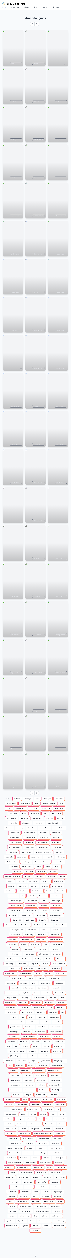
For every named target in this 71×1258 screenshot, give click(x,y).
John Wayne (57, 1051)
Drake (45, 944)
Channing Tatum (31, 910)
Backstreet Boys (58, 862)
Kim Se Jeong (43, 1090)
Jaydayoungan (14, 1032)
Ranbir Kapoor (48, 1201)
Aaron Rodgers (25, 803)
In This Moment (27, 1012)
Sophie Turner (56, 1216)
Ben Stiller (53, 871)
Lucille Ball (9, 1124)
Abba (36, 803)
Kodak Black (53, 1095)
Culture (45, 7)
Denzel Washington (56, 939)
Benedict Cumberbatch (12, 876)
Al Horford (49, 818)
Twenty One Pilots (44, 1221)
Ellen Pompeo (26, 959)
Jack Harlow (41, 1017)
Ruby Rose (13, 1211)
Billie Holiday (33, 881)
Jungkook (34, 1061)
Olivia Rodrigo (60, 1177)
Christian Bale (60, 925)
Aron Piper (59, 852)
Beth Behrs (27, 876)
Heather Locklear (39, 998)
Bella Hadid (17, 871)
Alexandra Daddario (54, 823)
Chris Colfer (42, 920)
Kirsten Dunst (40, 1095)
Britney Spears (23, 891)
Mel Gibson (27, 1153)
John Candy (32, 1051)
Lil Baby (23, 1114)
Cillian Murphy (32, 930)
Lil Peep (52, 1114)
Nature (36, 7)
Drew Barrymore (57, 944)
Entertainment (14, 7)
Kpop (25, 1099)
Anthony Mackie (42, 842)
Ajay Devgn (24, 818)
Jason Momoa (42, 1027)
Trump (32, 1221)
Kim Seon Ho (17, 1095)
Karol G (30, 1065)
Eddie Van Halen (15, 954)
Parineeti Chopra (42, 1187)
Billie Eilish (21, 881)
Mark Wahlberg (13, 1138)
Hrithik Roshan (35, 1002)
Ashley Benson (22, 857)
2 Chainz (17, 799)
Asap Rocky (9, 857)
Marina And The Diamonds (42, 1133)
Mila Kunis (58, 1162)
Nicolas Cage (10, 1177)
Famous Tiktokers (25, 973)
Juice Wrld (57, 1056)
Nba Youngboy (55, 1172)
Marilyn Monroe (25, 1133)
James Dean (45, 1022)
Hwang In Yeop (24, 1007)
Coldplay (55, 930)
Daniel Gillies (42, 934)
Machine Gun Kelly (34, 1124)
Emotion (56, 7)
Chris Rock (48, 925)
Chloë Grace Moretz (56, 915)
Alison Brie (31, 828)
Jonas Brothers (44, 1056)
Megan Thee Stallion (56, 1148)
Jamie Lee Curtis (15, 1027)
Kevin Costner (29, 1085)
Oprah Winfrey (42, 1182)
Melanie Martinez (55, 1153)
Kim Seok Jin (56, 1090)
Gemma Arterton (54, 978)
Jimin (8, 1046)
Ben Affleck (29, 871)
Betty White (51, 876)
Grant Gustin (42, 988)
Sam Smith (57, 1211)
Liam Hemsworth (11, 1114)
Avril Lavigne (26, 862)
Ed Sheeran (54, 949)
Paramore (29, 1187)
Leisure (26, 7)
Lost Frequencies (60, 1119)
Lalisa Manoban (22, 1104)
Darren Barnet (55, 934)
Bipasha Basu (58, 881)
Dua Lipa (15, 949)
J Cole (22, 1017)
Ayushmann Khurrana (42, 862)
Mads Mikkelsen (11, 1129)
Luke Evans (20, 1124)
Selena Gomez (24, 1216)
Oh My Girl (36, 1177)
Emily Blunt (34, 964)
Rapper (60, 1201)
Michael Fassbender (14, 1162)
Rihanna (12, 1206)
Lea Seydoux (47, 1104)
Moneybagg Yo (60, 1167)
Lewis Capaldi (48, 1109)
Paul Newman (12, 1192)
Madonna (62, 1124)
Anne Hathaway (16, 842)
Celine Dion (43, 905)
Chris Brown (30, 920)
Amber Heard (14, 833)
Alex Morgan (39, 823)
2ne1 (37, 799)
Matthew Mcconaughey (15, 1148)
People (36, 1192)
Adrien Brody (35, 813)
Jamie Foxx (57, 1022)
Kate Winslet (25, 1070)
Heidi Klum (52, 998)
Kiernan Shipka (15, 1090)
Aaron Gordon (11, 803)
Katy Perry (28, 1075)
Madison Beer (49, 1124)
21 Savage (28, 799)
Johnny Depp (14, 1056)
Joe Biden (25, 1046)
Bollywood (34, 886)
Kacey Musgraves (59, 1061)
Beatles (47, 867)
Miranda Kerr (38, 1167)
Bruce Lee (49, 891)
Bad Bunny (14, 867)
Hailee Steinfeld (11, 993)
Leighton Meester (17, 1109)
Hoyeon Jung (23, 1002)
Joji (24, 1056)
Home (3, 7)
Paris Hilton (55, 1187)
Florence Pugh (60, 973)
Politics (35, 1196)
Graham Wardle (28, 988)
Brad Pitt (45, 886)
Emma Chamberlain (59, 964)
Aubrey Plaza (61, 857)
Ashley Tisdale (35, 857)
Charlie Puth (12, 915)
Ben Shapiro (41, 871)
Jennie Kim (26, 1032)
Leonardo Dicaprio (33, 1109)
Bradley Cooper (57, 886)
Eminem (45, 964)
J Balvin (14, 1017)
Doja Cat (23, 944)
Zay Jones (25, 1226)
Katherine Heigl (38, 1070)
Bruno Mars (13, 896)
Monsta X (13, 1172)
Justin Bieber (46, 1061)
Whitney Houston (11, 1226)
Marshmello (57, 1138)
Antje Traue (55, 842)
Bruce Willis (61, 891)
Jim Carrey (47, 1041)
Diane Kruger (12, 944)
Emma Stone (42, 968)
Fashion (38, 973)
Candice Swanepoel (16, 901)
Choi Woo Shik (16, 920)
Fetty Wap (48, 973)
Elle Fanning (57, 954)
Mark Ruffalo (60, 1133)
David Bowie (12, 939)
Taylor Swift (21, 1221)
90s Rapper (47, 799)
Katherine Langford (54, 1070)
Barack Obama (26, 867)
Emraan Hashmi (10, 973)
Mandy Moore (35, 1129)
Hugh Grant (61, 1002)
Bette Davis (39, 876)
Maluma (23, 1129)
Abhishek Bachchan (49, 803)
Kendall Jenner (55, 1080)
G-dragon (30, 978)
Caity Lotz (31, 896)
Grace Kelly (14, 988)
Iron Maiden (41, 1012)
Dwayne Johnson (28, 949)
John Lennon (45, 1051)
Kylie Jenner (61, 1099)
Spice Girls (10, 1221)
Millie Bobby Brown (23, 1167)
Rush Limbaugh (26, 1211)
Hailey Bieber (25, 993)
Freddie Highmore (16, 978)
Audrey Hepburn (12, 862)
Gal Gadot (41, 978)
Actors (61, 803)
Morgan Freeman (26, 1172)
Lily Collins (30, 1119)
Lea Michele (35, 1104)
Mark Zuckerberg (28, 1138)
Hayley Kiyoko (59, 993)
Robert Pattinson (41, 1206)
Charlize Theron (26, 915)
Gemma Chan (11, 983)
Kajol (10, 1065)
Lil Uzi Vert (8, 1119)
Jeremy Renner (44, 1036)
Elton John (60, 959)
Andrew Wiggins (30, 837)
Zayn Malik (35, 1226)
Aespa (45, 813)
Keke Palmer (28, 1080)
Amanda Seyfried (59, 828)
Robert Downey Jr (25, 1206)
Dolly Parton (35, 944)
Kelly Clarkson (41, 1080)
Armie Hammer (26, 852)
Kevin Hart (41, 1085)
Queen (10, 1201)
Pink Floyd (12, 1196)
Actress (9, 808)
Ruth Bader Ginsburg (42, 1211)
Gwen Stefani (55, 988)
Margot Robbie (59, 1129)
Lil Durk (33, 1114)
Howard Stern (9, 1002)
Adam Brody (33, 808)
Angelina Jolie (44, 837)
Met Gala (36, 1158)
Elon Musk (49, 959)
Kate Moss (13, 1070)
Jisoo (16, 1046)
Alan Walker (14, 823)
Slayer (35, 1216)
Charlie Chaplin (56, 910)
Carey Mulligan (56, 901)
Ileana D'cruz (60, 1007)
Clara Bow (45, 930)
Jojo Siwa (32, 1056)
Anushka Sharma (14, 847)
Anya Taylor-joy (29, 847)
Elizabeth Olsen (29, 954)
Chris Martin (25, 925)
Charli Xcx (44, 910)
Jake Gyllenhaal (32, 1022)
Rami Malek (35, 1201)
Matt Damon (56, 1143)
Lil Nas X (43, 1114)
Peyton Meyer (58, 1192)
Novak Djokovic (23, 1177)
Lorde (48, 1119)
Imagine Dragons (12, 1012)
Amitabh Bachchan (29, 833)
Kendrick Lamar (15, 1085)
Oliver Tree (47, 1177)
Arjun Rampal (12, 852)
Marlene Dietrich (44, 1138)
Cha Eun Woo (56, 905)
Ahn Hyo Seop (56, 813)
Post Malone (57, 1196)
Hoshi (62, 998)
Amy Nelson (43, 833)
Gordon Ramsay (46, 983)
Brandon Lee (10, 891)
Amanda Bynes (44, 828)
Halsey (36, 993)
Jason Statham (55, 1027)
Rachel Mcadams (22, 1201)
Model (49, 1167)
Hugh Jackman (10, 1007)
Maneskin (47, 1129)
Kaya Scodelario (41, 1075)
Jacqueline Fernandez (16, 1022)
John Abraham (58, 1046)
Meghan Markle (14, 1153)
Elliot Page (38, 959)
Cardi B (44, 901)
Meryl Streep (24, 1158)
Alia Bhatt (9, 828)
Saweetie (12, 1216)
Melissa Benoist (11, 1158)
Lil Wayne (19, 1119)
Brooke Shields (37, 891)
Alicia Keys (20, 828)
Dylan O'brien (42, 949)
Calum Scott (43, 896)
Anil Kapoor (56, 837)
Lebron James (60, 1104)
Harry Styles (46, 993)
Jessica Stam (11, 1041)
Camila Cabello (56, 896)
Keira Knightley (15, 1080)
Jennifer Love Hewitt (29, 1036)
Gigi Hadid (23, 983)
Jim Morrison (59, 1041)
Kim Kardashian (30, 1090)
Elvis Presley (9, 964)
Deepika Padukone (26, 939)
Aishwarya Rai (11, 818)
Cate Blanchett (30, 905)
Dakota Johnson (15, 934)
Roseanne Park (55, 1206)
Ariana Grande (43, 847)
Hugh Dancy (49, 1002)
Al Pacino (60, 818)
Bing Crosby (46, 881)
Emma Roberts (28, 968)
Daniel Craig (29, 934)
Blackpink (11, 886)
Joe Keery (36, 1046)
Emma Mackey (15, 968)
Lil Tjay (62, 1114)
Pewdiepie (46, 1192)
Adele (24, 813)
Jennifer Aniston (40, 1032)
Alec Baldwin (26, 823)
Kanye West (20, 1065)
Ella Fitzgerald (43, 954)
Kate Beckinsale (42, 1065)
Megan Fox (41, 1148)
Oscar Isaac (55, 1182)
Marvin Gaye (29, 1143)
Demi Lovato (41, 939)
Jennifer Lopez (13, 1036)
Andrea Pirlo (56, 833)
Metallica (46, 1158)
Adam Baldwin (20, 808)
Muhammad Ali (41, 1172)
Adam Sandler (59, 808)
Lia (58, 1109)
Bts (23, 896)
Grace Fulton (59, 983)
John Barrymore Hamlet (17, 1051)
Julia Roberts (9, 1061)
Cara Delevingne (32, 901)
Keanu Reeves (54, 1075)
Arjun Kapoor (57, 847)
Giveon (34, 983)
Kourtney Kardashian (12, 1099)
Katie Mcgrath (15, 1075)
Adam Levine (46, 808)
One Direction (28, 1182)
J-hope (31, 1017)
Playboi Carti (24, 1196)
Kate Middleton (57, 1065)
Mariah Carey (11, 1133)
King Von (29, 1095)
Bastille (38, 867)
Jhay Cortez (35, 1041)
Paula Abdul (25, 1192)
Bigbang (10, 881)
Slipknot (44, 1216)
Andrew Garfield (15, 837)
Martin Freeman (16, 1143)
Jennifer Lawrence (55, 1032)
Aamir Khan (59, 799)
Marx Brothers (42, 1143)
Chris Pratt (37, 925)
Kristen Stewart (48, 1099)
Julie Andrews (22, 1061)
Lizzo (40, 1119)
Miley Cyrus (8, 1167)
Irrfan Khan (53, 1012)
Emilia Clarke (22, 964)
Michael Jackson (31, 1162)
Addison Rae (13, 813)
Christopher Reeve (17, 930)
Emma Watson (55, 968)
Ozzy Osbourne (16, 1187)
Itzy (62, 1012)
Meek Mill (30, 1148)
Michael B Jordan (59, 1158)
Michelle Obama (45, 1162)
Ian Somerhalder (39, 1007)
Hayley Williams (11, 998)
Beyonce (62, 876)
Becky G (57, 867)
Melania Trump (40, 1153)
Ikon (50, 1007)
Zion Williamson (59, 1226)
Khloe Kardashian (54, 1085)
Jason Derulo (29, 1027)
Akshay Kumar (37, 818)
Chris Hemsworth (10, 925)
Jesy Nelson (23, 1041)
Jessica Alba (57, 1036)
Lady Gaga (9, 1104)
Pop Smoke (45, 1196)
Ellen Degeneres (12, 959)
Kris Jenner (34, 1099)
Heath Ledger (25, 998)
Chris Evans (54, 920)
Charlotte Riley (40, 915)
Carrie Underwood (15, 905)
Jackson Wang (54, 1017)
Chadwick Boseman (15, 910)
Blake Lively (22, 886)
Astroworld (48, 857)
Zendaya (46, 1226)
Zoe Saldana (35, 1230)
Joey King (47, 1046)
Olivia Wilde (15, 1182)
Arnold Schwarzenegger (43, 852)
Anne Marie (29, 842)
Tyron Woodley (59, 1221)
